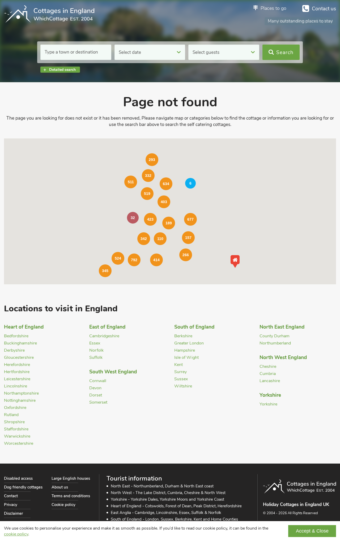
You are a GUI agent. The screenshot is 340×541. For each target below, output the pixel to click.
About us (60, 487)
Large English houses (71, 478)
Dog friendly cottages (23, 487)
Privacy (10, 504)
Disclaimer (13, 513)
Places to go (273, 8)
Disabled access (18, 478)
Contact (11, 496)
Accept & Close (312, 531)
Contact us (324, 8)
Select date (130, 52)
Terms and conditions (71, 496)
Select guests (206, 52)
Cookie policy (63, 504)
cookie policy (16, 534)
